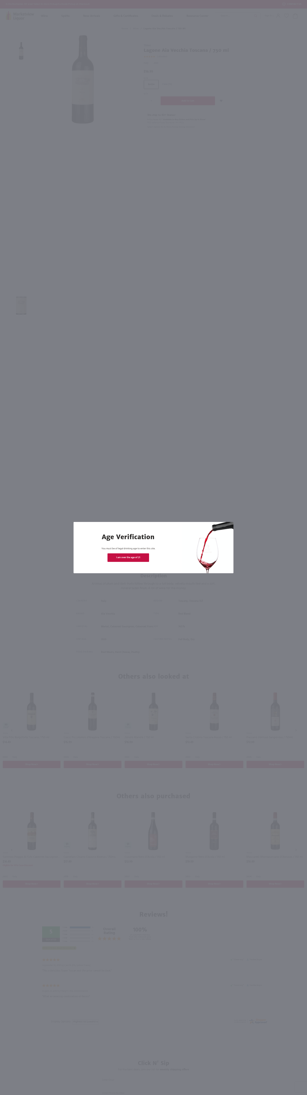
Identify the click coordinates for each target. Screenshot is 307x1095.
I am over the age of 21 (128, 557)
